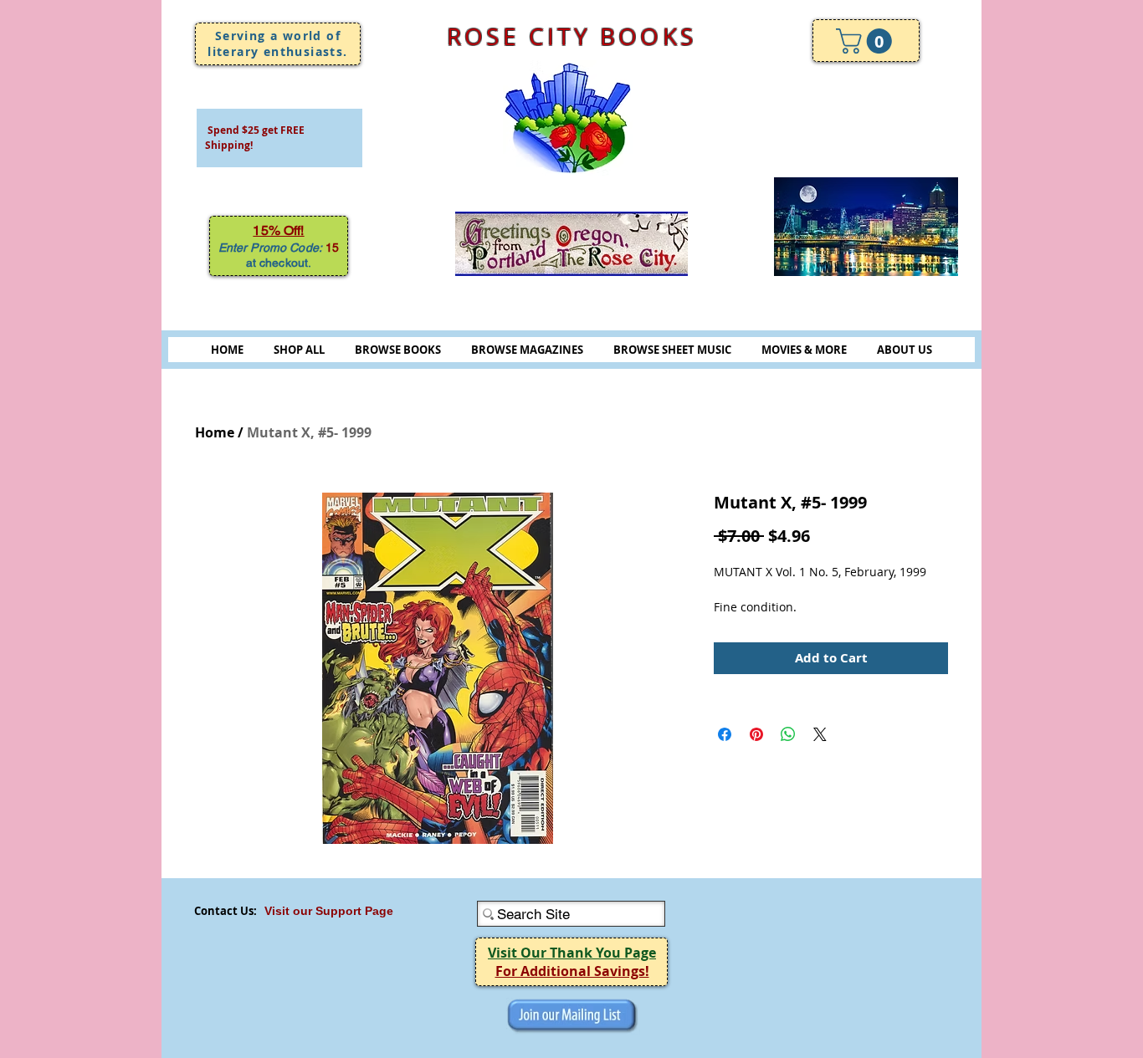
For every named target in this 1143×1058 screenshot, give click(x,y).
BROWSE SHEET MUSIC (672, 349)
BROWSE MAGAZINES (527, 349)
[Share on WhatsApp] (788, 734)
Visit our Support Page (328, 910)
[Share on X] (820, 734)
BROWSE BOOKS (398, 349)
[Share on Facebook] (725, 734)
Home (214, 432)
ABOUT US (904, 349)
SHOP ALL (299, 349)
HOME (227, 349)
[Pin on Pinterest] (756, 734)
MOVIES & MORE (804, 349)
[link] (867, 41)
